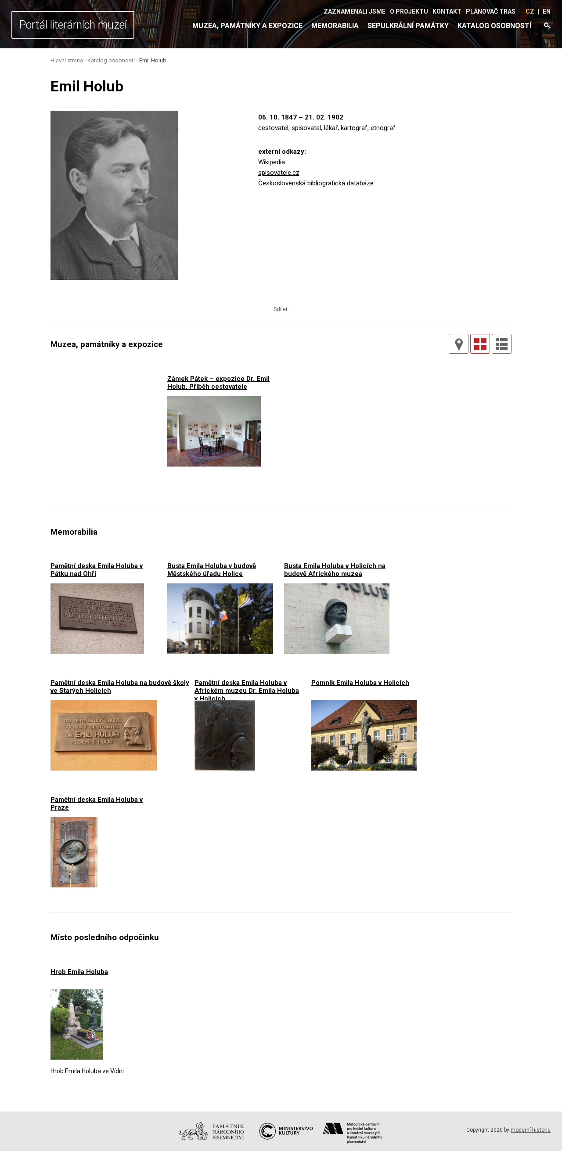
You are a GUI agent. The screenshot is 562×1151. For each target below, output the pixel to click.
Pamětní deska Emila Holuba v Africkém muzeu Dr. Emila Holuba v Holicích (247, 686)
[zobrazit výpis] (502, 344)
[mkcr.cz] (285, 1144)
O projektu (409, 11)
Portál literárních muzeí (73, 24)
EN (547, 11)
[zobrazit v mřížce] (480, 344)
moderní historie (531, 1130)
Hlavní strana (66, 60)
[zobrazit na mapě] (458, 344)
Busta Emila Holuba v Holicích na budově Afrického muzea (334, 569)
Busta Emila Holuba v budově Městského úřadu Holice (211, 569)
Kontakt (446, 11)
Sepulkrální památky (408, 26)
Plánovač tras (490, 11)
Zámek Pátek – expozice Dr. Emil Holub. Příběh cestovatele (218, 382)
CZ (530, 11)
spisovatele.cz (278, 173)
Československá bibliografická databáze (316, 183)
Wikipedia (271, 162)
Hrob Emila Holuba (79, 972)
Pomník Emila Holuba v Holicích (360, 683)
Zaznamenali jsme (354, 11)
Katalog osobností (494, 26)
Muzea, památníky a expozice (247, 26)
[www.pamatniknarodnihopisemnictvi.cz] (214, 1144)
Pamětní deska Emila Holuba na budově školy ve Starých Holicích (119, 686)
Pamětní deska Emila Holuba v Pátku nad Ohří (96, 569)
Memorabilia (335, 26)
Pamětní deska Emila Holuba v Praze (96, 803)
